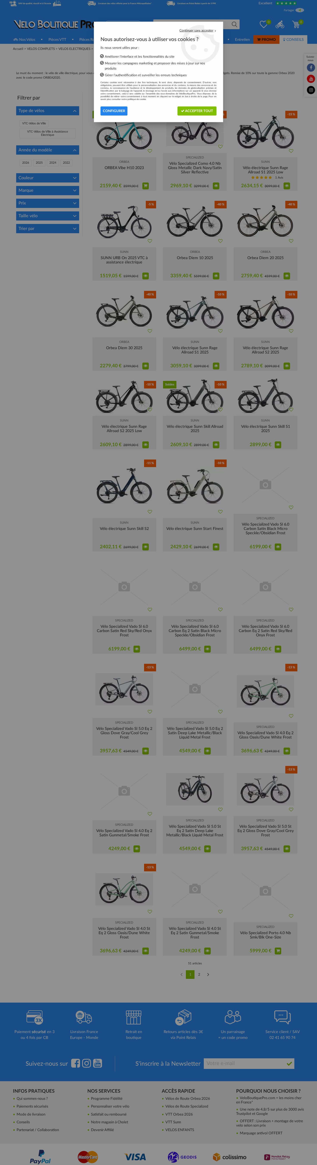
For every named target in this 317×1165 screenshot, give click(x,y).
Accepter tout (198, 111)
